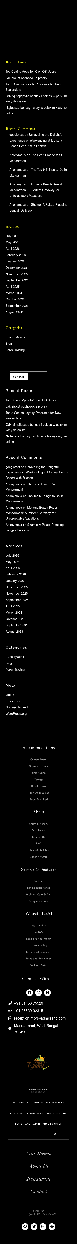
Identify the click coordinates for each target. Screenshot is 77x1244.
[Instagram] (38, 992)
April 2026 (13, 248)
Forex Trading (15, 349)
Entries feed (14, 700)
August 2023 (14, 311)
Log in (10, 694)
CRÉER (58, 1124)
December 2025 (17, 267)
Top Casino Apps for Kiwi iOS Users (31, 71)
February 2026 (16, 254)
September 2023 (17, 305)
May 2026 (12, 242)
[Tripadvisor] (47, 992)
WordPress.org (16, 713)
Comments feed (17, 707)
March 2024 (14, 292)
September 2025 (17, 280)
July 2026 (12, 235)
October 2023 (15, 299)
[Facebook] (29, 992)
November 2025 (17, 273)
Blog (9, 343)
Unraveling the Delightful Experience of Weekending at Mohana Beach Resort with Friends (36, 140)
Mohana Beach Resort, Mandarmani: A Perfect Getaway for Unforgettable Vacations (36, 190)
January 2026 (15, 261)
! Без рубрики (16, 337)
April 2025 (13, 286)
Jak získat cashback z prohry (26, 77)
